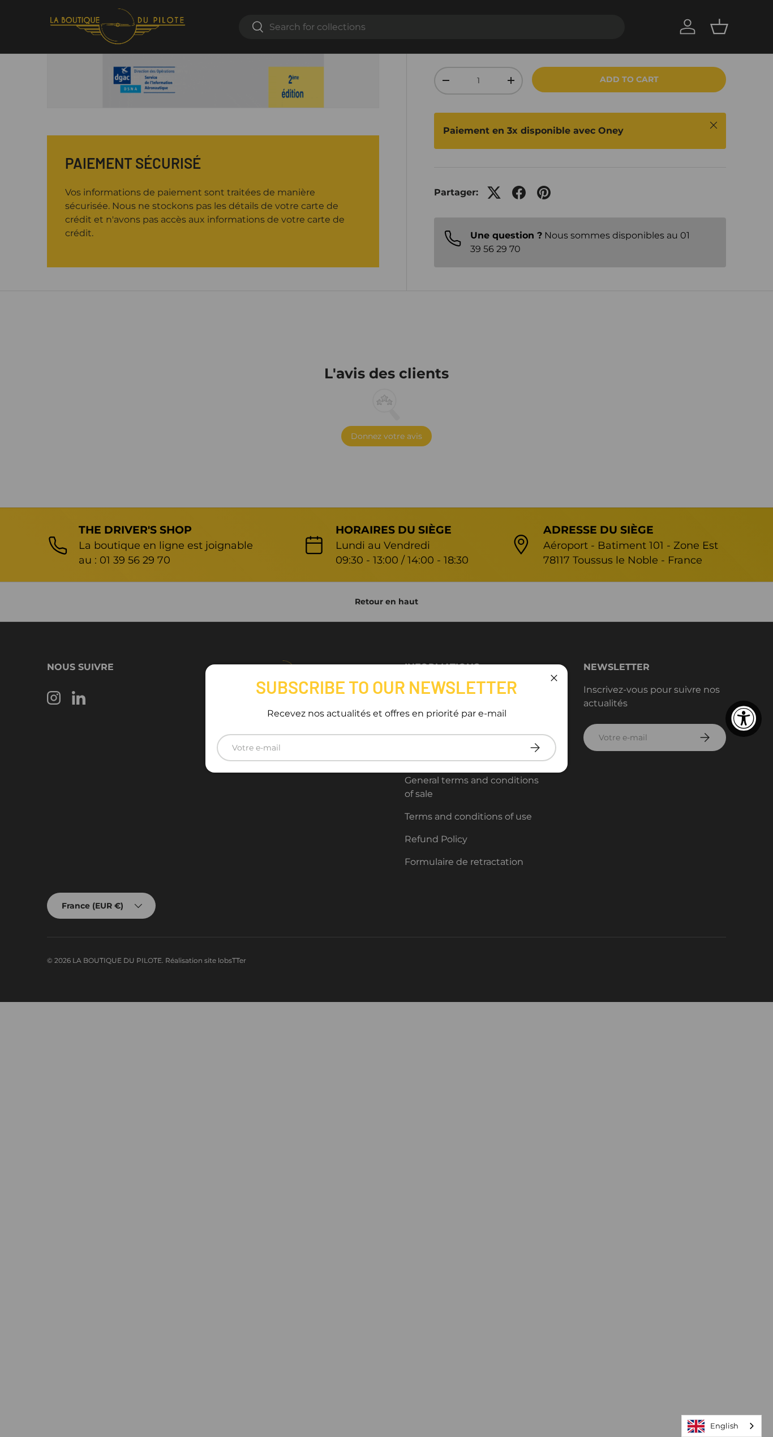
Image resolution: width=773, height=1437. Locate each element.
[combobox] (721, 1426)
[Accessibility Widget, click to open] (743, 719)
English (724, 1425)
